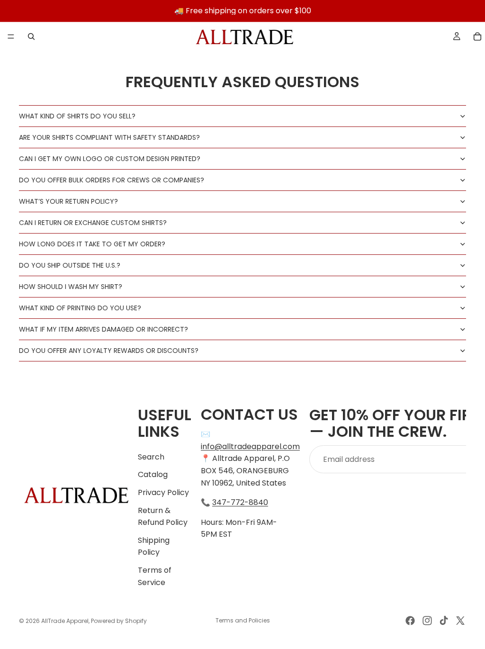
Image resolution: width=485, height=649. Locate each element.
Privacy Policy (163, 492)
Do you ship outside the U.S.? (69, 265)
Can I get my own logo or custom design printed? (109, 158)
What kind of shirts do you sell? (77, 116)
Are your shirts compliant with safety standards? (109, 137)
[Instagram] (427, 620)
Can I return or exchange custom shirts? (93, 222)
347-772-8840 (240, 502)
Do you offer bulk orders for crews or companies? (111, 180)
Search (151, 456)
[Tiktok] (443, 620)
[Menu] (11, 36)
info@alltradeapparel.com (250, 446)
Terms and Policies (243, 620)
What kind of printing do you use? (80, 308)
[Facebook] (410, 620)
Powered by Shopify (119, 621)
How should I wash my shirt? (70, 286)
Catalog (153, 474)
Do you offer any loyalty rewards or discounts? (108, 350)
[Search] (31, 36)
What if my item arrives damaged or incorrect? (103, 329)
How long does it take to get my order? (92, 244)
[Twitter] (460, 620)
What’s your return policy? (68, 201)
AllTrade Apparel (65, 621)
